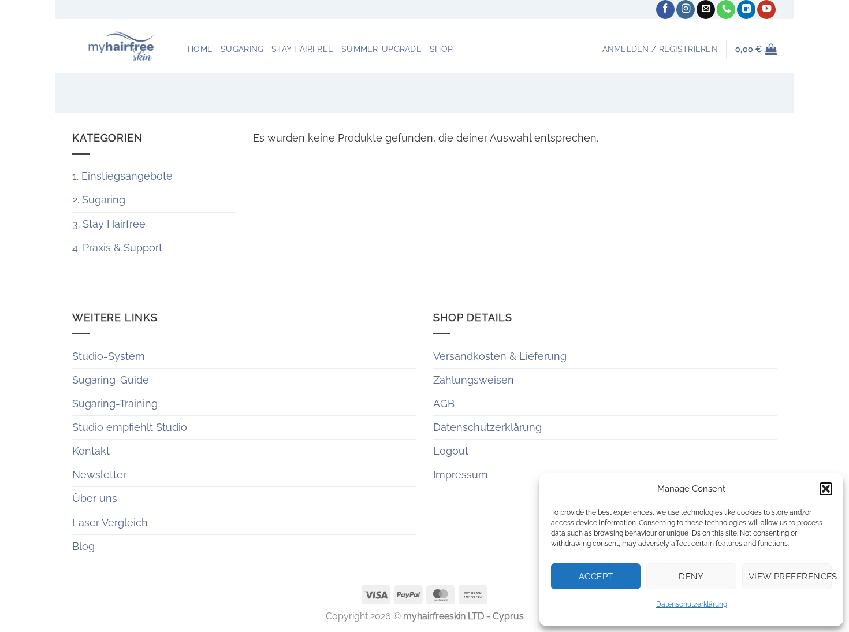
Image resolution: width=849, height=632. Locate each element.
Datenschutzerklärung (691, 604)
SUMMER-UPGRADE (381, 49)
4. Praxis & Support (117, 247)
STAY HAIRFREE (302, 49)
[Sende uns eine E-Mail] (706, 9)
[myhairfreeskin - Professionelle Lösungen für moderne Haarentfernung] (121, 46)
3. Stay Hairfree (109, 224)
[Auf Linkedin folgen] (746, 9)
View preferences (790, 576)
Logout (450, 451)
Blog (83, 546)
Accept (596, 576)
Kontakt (91, 451)
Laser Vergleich (110, 522)
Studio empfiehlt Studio (129, 427)
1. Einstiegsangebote (122, 176)
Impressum (460, 475)
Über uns (94, 498)
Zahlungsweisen (473, 380)
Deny (691, 576)
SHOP (441, 49)
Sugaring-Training (115, 403)
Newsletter (99, 475)
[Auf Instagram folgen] (685, 9)
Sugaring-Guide (110, 380)
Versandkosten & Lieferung (500, 356)
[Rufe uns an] (726, 9)
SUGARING (242, 49)
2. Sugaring (98, 200)
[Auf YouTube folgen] (766, 9)
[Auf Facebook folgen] (665, 9)
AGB (444, 403)
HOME (200, 49)
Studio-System (108, 356)
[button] (826, 489)
